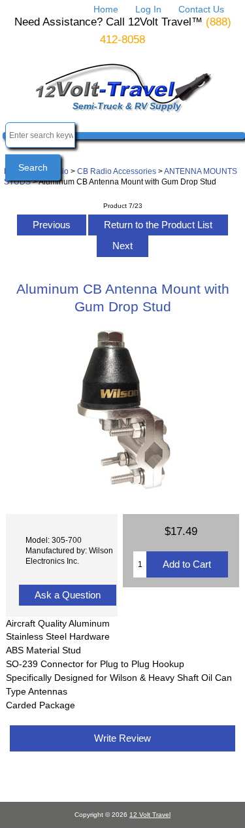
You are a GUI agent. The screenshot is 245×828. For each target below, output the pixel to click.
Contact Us (201, 9)
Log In (148, 9)
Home (105, 9)
